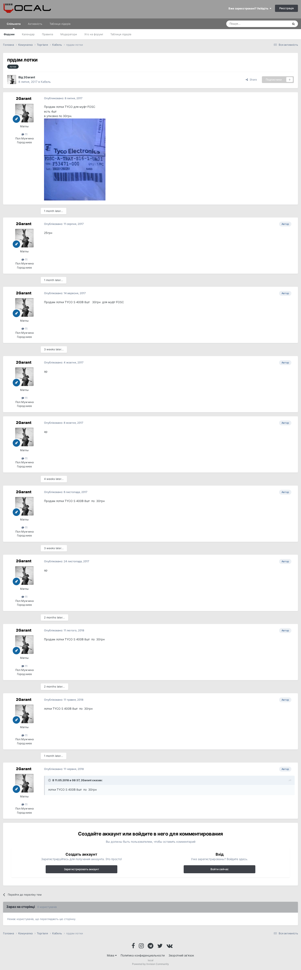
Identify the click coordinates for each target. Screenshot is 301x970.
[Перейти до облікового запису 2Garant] (11, 79)
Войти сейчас (219, 869)
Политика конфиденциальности (143, 955)
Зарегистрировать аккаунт (81, 869)
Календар (28, 34)
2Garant (29, 77)
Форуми (9, 34)
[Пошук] (293, 23)
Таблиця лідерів (120, 34)
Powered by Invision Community (150, 963)
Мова (111, 955)
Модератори (68, 34)
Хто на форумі (93, 34)
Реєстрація (286, 8)
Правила (47, 34)
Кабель (46, 81)
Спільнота (13, 23)
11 (25, 134)
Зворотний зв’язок (181, 955)
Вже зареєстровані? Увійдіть (249, 8)
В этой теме (276, 23)
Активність (35, 23)
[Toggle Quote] (50, 780)
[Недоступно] (74, 159)
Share (252, 79)
